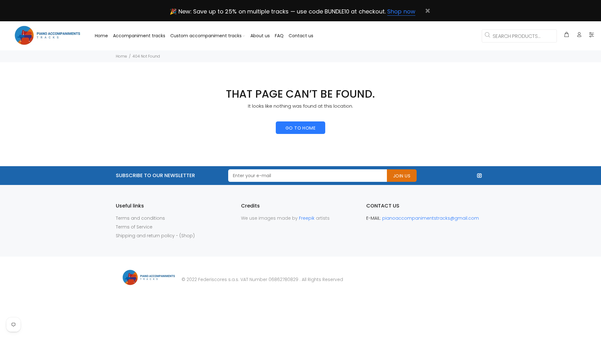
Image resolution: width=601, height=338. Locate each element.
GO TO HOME (300, 128)
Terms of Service (134, 227)
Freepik (307, 218)
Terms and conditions (140, 218)
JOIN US (401, 176)
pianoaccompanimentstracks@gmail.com (430, 218)
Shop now (401, 11)
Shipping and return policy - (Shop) (155, 236)
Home (121, 56)
